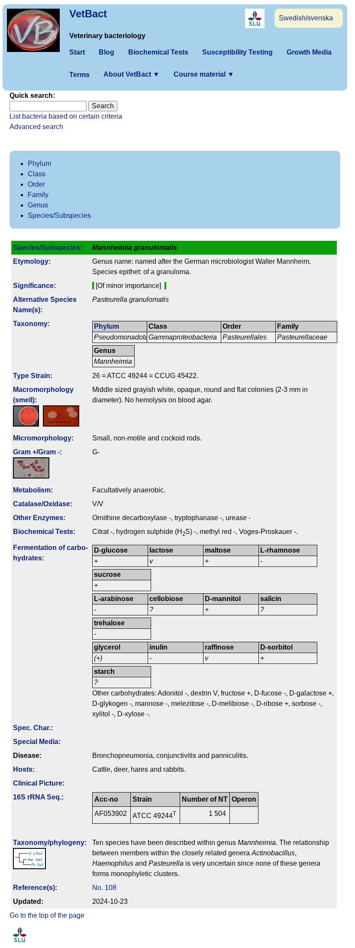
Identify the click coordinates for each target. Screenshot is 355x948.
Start (77, 52)
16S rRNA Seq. (37, 797)
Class (36, 174)
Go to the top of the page (47, 915)
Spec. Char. (32, 727)
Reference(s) (34, 887)
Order (36, 184)
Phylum (39, 163)
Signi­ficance (33, 285)
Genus (38, 205)
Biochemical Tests (158, 52)
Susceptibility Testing (237, 52)
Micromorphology (42, 438)
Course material (204, 74)
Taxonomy (30, 323)
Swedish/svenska (306, 18)
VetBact (88, 13)
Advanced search (36, 126)
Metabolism (32, 490)
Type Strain (31, 375)
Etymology (30, 261)
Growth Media (309, 52)
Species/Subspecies (59, 215)
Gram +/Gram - (36, 452)
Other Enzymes (38, 517)
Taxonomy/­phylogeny (48, 842)
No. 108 (104, 887)
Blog (106, 52)
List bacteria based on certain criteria (66, 116)
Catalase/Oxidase (41, 504)
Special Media (35, 741)
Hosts (22, 769)
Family (38, 194)
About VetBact (131, 74)
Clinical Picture (37, 783)
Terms (79, 74)
